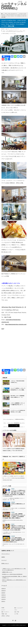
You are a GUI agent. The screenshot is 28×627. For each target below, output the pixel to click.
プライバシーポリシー (5, 553)
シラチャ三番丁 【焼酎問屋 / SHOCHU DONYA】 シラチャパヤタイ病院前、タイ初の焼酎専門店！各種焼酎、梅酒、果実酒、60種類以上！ (14, 515)
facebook (21, 2)
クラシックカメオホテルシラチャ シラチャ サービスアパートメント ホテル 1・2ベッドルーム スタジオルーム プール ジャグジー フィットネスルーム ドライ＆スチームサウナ (8, 420)
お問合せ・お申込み (5, 615)
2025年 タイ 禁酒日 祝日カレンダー (18, 504)
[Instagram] (15, 620)
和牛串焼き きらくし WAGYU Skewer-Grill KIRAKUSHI (12, 574)
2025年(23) (3, 590)
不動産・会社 (4, 613)
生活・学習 (16, 611)
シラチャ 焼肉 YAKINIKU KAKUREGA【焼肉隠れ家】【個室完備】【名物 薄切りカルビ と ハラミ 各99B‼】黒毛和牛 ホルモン (14, 539)
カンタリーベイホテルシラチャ (17, 31)
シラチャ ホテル (22, 30)
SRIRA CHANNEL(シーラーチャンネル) (9, 33)
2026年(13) (3, 588)
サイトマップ (3, 560)
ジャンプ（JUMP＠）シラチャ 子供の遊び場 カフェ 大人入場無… (18, 389)
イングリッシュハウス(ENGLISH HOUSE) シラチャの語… (18, 411)
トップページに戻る (14, 425)
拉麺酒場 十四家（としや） (7, 572)
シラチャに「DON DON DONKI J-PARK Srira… (17, 381)
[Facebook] (13, 620)
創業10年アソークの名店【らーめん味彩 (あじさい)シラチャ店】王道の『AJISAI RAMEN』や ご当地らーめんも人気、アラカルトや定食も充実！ (14, 527)
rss (19, 2)
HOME (2, 607)
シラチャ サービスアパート (7, 31)
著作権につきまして (5, 563)
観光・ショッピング (18, 607)
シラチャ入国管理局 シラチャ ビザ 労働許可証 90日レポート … (18, 404)
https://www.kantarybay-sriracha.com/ (15, 324)
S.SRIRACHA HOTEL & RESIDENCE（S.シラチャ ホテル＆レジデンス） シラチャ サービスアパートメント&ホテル (19, 420)
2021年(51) (3, 599)
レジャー (3, 609)
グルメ (15, 609)
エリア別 (16, 613)
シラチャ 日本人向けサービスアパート (12, 30)
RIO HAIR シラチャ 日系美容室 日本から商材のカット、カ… (17, 396)
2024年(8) (3, 592)
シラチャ (3, 30)
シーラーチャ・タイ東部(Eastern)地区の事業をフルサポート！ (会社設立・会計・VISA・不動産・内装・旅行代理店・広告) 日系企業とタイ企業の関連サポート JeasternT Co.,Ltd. (14, 493)
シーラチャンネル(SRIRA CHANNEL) (13, 625)
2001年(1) (3, 601)
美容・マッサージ (5, 611)
